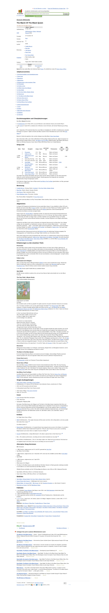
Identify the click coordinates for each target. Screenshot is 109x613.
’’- (31, 479)
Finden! (66, 13)
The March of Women (62, 528)
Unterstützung (37, 582)
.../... (36, 493)
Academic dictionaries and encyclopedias (37, 11)
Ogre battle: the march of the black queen (27, 559)
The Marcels (22, 528)
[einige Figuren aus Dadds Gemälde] (23, 299)
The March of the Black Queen (24, 534)
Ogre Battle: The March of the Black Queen (27, 550)
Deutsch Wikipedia (30, 16)
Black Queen (20, 567)
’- (46, 188)
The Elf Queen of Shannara (23, 577)
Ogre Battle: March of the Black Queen (26, 553)
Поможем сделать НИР (29, 525)
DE (67, 8)
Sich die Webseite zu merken (40, 8)
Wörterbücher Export (20, 584)
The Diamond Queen (22, 573)
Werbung (41, 582)
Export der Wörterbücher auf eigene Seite (56, 8)
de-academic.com (20, 15)
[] (20, 133)
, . (24, 483)
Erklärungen (38, 16)
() (60, 162)
